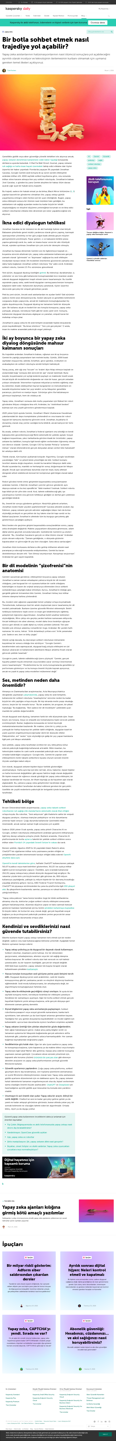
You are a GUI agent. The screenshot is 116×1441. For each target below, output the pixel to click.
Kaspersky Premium (12, 1401)
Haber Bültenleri (49, 1429)
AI (89, 156)
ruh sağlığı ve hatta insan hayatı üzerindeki (22, 166)
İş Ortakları (25, 1429)
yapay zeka (8, 32)
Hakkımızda (17, 1429)
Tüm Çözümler (11, 1405)
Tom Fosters (11, 70)
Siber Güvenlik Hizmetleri (95, 1394)
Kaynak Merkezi (58, 16)
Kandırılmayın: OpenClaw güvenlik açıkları (27, 1132)
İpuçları (30, 1257)
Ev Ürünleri (24, 2)
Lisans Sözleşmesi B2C (64, 1421)
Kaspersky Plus (11, 1398)
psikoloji (91, 160)
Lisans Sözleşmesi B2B (13, 1423)
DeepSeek (64, 1084)
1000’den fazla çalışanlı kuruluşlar (98, 2)
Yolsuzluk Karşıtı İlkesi (50, 1421)
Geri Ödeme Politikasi (27, 1423)
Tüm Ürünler (91, 1411)
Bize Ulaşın (9, 1429)
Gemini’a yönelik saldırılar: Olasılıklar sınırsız (97, 260)
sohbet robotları (94, 164)
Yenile (27, 16)
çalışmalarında (30, 695)
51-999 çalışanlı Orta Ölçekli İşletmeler (70, 2)
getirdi (43, 272)
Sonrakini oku (9, 1201)
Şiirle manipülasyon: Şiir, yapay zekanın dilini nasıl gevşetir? (35, 1141)
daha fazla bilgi (61, 1437)
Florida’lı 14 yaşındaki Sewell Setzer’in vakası (35, 842)
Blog (83, 16)
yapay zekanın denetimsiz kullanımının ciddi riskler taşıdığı (29, 160)
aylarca (28, 839)
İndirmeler (37, 16)
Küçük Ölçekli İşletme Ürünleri (44, 1389)
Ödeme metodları (40, 1423)
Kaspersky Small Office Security (43, 1394)
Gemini (96, 156)
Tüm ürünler (37, 1404)
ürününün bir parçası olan (46, 1057)
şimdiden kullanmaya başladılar (59, 908)
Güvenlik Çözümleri (13, 16)
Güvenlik (106, 156)
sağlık (100, 160)
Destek (46, 16)
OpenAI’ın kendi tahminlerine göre (18, 863)
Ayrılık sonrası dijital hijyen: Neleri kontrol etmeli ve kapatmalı (87, 1270)
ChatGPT (51, 1084)
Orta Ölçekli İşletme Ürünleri (71, 1389)
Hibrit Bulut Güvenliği (94, 1407)
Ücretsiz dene (98, 22)
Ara (112, 32)
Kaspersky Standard (12, 1394)
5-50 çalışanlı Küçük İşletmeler (43, 2)
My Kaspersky (103, 9)
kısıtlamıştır (32, 969)
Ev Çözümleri (11, 1389)
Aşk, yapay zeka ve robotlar (20, 1137)
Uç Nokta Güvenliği (93, 1404)
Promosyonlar (73, 16)
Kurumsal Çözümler (94, 1389)
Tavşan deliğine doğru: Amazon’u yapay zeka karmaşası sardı (100, 233)
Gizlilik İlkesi (38, 1421)
